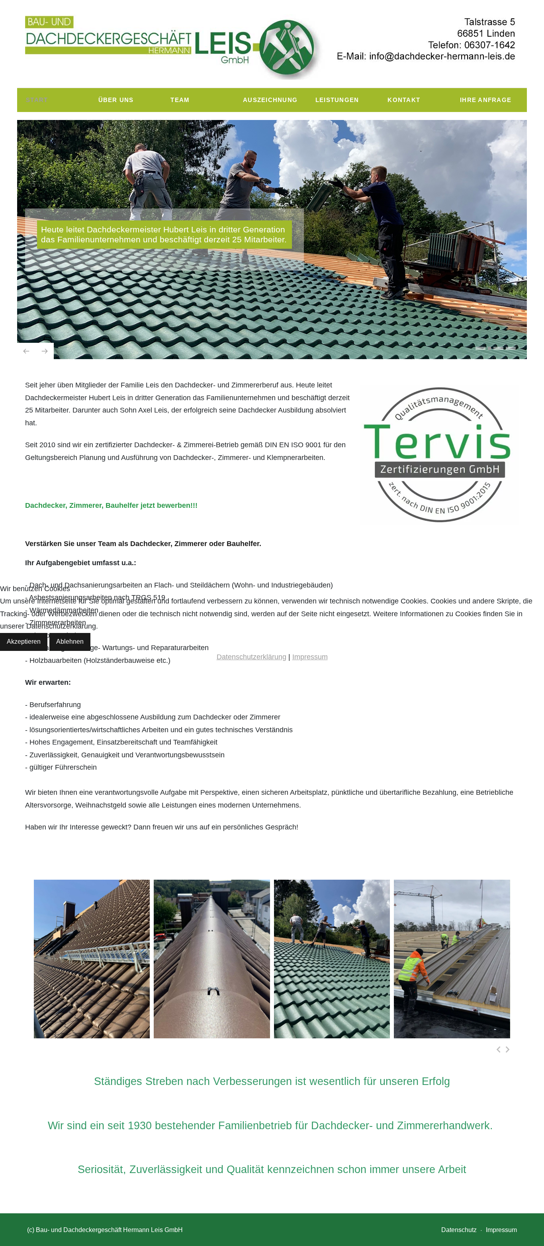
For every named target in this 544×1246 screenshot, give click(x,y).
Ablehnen (70, 641)
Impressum (310, 657)
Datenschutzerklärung (251, 657)
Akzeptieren (24, 641)
